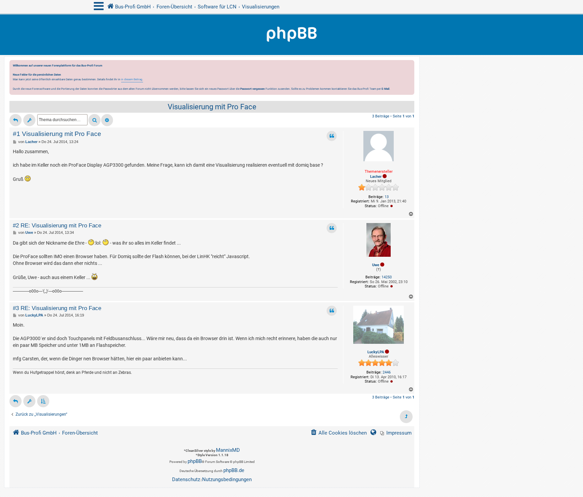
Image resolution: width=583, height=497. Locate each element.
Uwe (375, 265)
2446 (387, 372)
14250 (387, 277)
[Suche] (94, 120)
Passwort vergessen (252, 88)
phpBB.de (233, 470)
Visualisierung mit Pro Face (212, 107)
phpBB (195, 461)
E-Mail (385, 88)
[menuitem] (396, 433)
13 (387, 197)
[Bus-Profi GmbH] (291, 34)
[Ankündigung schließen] (410, 67)
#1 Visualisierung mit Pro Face (57, 133)
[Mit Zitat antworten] (332, 136)
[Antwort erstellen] (15, 120)
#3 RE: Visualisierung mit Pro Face (57, 308)
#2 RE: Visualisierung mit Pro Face (57, 225)
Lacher (376, 176)
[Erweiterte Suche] (107, 120)
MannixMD (228, 450)
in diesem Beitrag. (132, 79)
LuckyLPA (375, 352)
